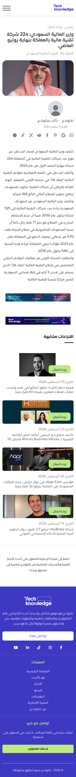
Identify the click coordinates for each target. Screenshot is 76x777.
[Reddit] (39, 135)
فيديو (38, 690)
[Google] (63, 135)
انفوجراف (38, 696)
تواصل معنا (38, 636)
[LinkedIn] (27, 648)
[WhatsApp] (72, 135)
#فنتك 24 (67, 53)
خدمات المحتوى (38, 748)
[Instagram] (50, 648)
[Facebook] (47, 135)
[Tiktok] (39, 648)
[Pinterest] (55, 135)
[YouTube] (16, 648)
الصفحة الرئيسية (38, 671)
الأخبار (38, 684)
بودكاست (38, 677)
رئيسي (69, 27)
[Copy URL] (23, 135)
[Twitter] (31, 135)
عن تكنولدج (38, 709)
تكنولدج (68, 120)
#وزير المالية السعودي (42, 53)
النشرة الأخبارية (38, 703)
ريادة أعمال (54, 27)
